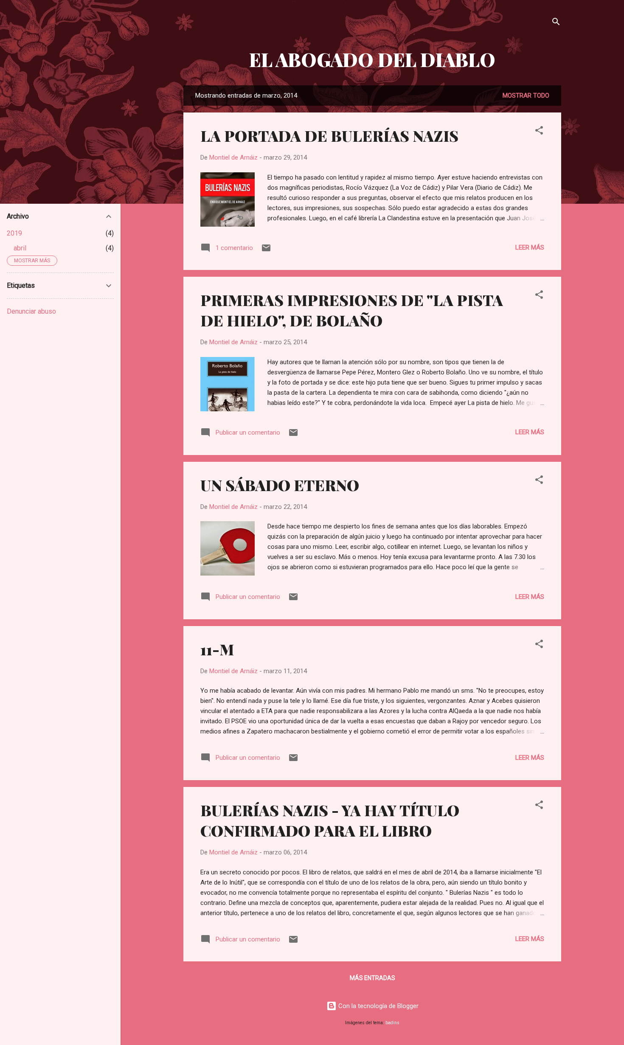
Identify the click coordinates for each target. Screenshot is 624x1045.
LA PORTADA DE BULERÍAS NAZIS (329, 135)
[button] (539, 131)
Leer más (529, 247)
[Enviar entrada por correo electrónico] (266, 251)
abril (20, 248)
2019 (14, 233)
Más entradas (372, 978)
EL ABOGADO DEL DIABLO (372, 59)
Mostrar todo (526, 95)
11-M (217, 649)
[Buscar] (556, 23)
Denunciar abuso (31, 311)
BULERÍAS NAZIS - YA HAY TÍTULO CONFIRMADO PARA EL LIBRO (329, 820)
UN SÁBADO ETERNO (279, 485)
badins (392, 1022)
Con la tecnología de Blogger (378, 1006)
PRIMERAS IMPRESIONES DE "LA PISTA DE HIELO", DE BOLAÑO (351, 309)
